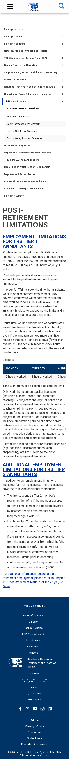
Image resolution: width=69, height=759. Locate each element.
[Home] (34, 9)
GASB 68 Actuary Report (17, 145)
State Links (34, 738)
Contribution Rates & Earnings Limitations (27, 94)
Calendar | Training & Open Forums (24, 188)
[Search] (61, 6)
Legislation (33, 646)
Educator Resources (34, 744)
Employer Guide (13, 36)
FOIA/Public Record (33, 633)
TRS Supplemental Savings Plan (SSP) (25, 58)
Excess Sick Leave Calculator (22, 131)
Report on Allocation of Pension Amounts (27, 152)
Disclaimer (34, 732)
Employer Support (14, 195)
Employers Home (13, 29)
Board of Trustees (33, 615)
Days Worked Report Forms (19, 174)
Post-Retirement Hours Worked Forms (26, 181)
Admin (34, 720)
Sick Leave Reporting (18, 116)
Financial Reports (33, 627)
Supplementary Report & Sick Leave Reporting (30, 72)
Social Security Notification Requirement (27, 167)
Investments (33, 640)
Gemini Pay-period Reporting (21, 65)
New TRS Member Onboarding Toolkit (25, 50)
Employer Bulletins (14, 43)
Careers (33, 621)
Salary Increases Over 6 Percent (23, 124)
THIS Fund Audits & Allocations (21, 159)
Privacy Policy (34, 726)
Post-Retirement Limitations (23, 108)
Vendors (33, 652)
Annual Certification (15, 79)
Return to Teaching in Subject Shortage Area (29, 86)
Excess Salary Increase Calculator (25, 138)
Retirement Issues (15, 101)
